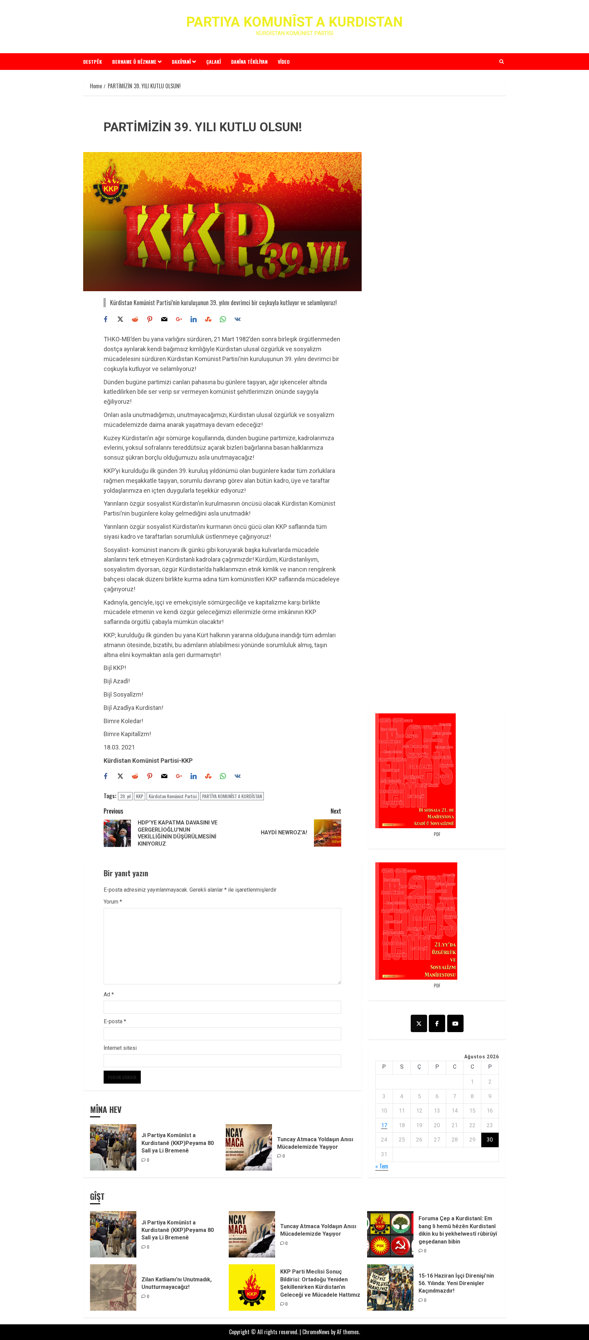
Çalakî (213, 61)
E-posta (115, 1021)
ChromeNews (316, 1332)
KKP (139, 796)
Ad (109, 994)
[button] (501, 61)
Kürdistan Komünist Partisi (173, 796)
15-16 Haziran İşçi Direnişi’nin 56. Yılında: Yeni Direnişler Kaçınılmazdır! (456, 1283)
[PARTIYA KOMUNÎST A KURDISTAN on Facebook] (437, 1023)
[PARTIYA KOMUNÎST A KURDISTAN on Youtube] (455, 1023)
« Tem (381, 1166)
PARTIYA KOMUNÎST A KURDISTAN (294, 22)
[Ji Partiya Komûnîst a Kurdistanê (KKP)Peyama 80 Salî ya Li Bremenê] (113, 1147)
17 (384, 1125)
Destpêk (92, 61)
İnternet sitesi (120, 1048)
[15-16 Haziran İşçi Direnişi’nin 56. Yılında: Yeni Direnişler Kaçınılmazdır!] (390, 1287)
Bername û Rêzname (134, 61)
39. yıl (125, 796)
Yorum (113, 901)
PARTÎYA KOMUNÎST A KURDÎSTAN (232, 796)
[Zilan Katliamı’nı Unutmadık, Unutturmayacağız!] (113, 1287)
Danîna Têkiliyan (249, 61)
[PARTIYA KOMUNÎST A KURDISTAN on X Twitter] (419, 1023)
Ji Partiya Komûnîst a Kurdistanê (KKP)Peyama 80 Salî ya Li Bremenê (177, 1143)
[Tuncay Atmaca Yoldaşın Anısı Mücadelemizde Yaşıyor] (249, 1147)
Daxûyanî (181, 61)
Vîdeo (284, 61)
